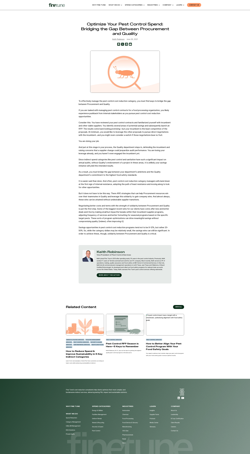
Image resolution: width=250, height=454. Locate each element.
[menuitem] (99, 5)
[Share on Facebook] (118, 44)
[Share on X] (122, 44)
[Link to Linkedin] (179, 398)
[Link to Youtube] (182, 398)
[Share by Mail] (130, 44)
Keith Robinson (118, 39)
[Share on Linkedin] (126, 44)
